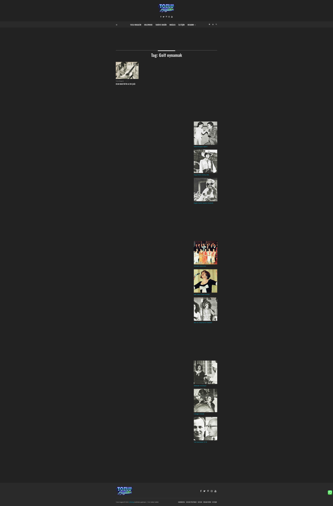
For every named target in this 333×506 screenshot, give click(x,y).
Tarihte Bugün (160, 24)
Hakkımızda (181, 502)
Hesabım (191, 24)
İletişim (181, 24)
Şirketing (131, 502)
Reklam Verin (207, 502)
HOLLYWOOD (148, 24)
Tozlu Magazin (135, 24)
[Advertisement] (166, 36)
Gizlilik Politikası (191, 502)
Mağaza (172, 24)
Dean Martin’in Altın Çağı (125, 84)
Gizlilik (200, 502)
